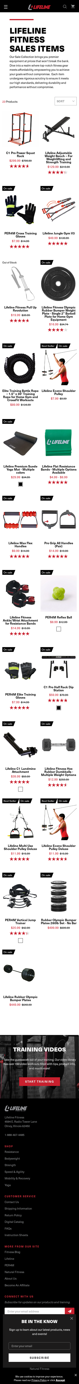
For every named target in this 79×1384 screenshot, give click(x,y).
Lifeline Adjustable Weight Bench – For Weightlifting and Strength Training (58, 157)
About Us (10, 1278)
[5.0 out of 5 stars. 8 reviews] (20, 556)
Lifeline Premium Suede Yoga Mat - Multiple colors (20, 469)
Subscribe (39, 1358)
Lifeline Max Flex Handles (20, 544)
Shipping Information (18, 1208)
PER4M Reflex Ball (58, 617)
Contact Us (12, 1202)
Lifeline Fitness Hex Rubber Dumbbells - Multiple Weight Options (58, 771)
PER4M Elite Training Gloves (20, 696)
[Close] (71, 1318)
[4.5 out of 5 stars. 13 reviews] (59, 785)
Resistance (12, 1152)
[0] (73, 7)
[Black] (20, 484)
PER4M (9, 1265)
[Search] (65, 7)
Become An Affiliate (17, 1285)
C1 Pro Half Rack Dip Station (59, 688)
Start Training (39, 1081)
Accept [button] (60, 1380)
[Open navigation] (5, 7)
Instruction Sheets (16, 1235)
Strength (10, 1165)
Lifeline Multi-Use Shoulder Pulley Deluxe (20, 847)
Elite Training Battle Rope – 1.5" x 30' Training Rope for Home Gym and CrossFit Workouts (20, 395)
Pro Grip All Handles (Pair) (58, 544)
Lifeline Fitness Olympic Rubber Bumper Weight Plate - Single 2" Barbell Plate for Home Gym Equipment (59, 313)
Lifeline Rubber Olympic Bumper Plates (20, 998)
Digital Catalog (14, 1222)
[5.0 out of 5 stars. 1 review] (20, 246)
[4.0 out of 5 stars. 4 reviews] (59, 330)
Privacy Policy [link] (39, 1380)
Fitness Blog (12, 1252)
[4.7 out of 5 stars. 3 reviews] (59, 859)
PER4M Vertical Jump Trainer (20, 921)
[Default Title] (20, 789)
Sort (61, 101)
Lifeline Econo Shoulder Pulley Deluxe (59, 847)
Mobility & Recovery (17, 1178)
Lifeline (9, 1259)
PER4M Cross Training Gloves (20, 234)
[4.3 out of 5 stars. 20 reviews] (59, 172)
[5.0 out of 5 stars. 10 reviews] (59, 243)
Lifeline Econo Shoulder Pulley (59, 392)
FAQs (8, 1228)
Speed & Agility (14, 1172)
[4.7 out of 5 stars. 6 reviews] (20, 166)
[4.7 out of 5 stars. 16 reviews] (20, 320)
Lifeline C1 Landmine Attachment (20, 770)
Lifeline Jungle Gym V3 (59, 233)
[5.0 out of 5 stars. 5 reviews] (20, 634)
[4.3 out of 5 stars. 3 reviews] (20, 933)
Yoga (8, 1185)
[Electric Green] (58, 629)
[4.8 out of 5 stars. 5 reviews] (59, 700)
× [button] (75, 1375)
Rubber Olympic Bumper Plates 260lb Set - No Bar (59, 921)
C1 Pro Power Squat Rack (20, 154)
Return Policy (13, 1215)
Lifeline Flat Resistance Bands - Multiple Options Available (59, 469)
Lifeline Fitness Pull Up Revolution (20, 308)
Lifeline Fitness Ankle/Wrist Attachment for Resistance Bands (20, 620)
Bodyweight (12, 1158)
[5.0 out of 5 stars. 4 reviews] (20, 782)
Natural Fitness (14, 1272)
